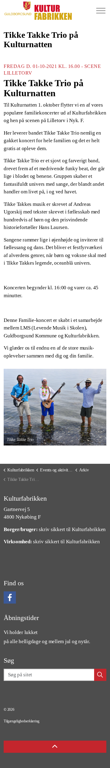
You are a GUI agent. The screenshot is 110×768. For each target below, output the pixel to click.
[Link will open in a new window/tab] (10, 597)
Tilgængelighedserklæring (21, 721)
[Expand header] (101, 10)
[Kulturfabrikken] (38, 11)
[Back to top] (55, 747)
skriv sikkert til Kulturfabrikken (72, 529)
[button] (55, 407)
